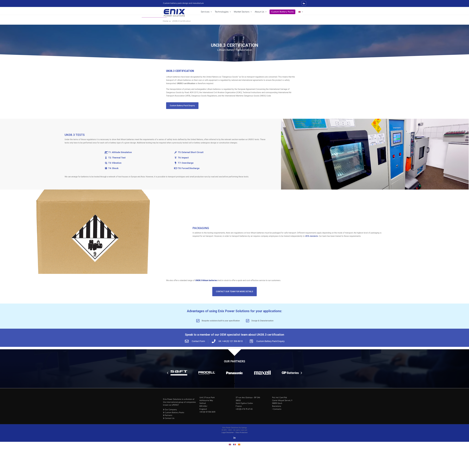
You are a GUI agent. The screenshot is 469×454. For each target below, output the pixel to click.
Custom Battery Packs (174, 412)
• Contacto (276, 409)
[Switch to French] (234, 444)
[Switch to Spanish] (239, 444)
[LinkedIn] (304, 3)
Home (165, 21)
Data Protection (242, 432)
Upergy (244, 427)
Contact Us (169, 418)
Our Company (170, 410)
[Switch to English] (230, 444)
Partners (168, 415)
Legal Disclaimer (228, 432)
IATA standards (311, 236)
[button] (167, 372)
